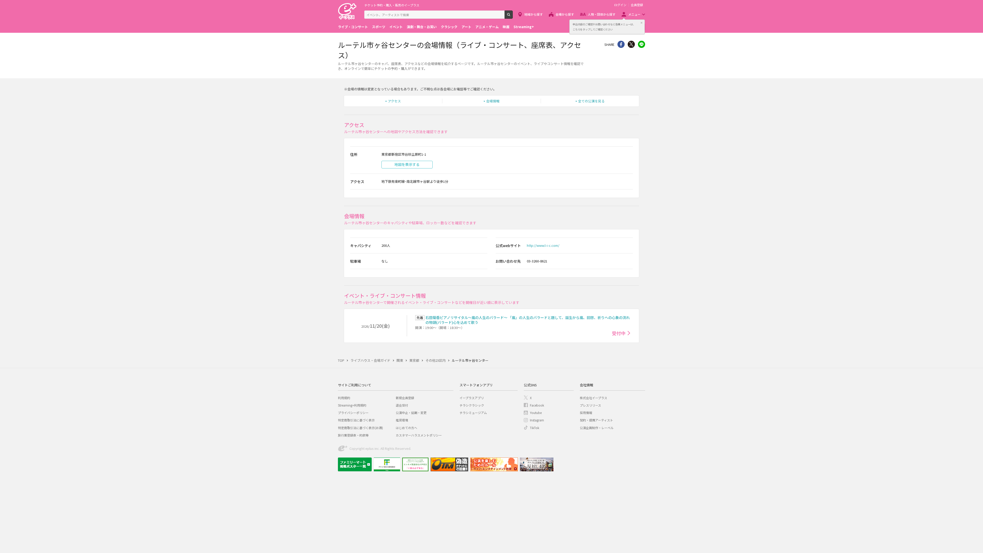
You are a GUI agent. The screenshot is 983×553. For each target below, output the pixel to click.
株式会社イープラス (593, 398)
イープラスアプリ (472, 398)
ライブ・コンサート (353, 26)
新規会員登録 (405, 398)
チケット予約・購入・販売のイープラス (391, 5)
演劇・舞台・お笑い (422, 26)
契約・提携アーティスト (596, 420)
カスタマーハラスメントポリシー (419, 435)
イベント (396, 26)
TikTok (534, 428)
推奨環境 (402, 420)
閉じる (641, 23)
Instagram (537, 420)
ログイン (620, 5)
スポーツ (378, 26)
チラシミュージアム (473, 412)
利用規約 (344, 398)
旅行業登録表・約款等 (353, 435)
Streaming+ (524, 26)
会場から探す (564, 14)
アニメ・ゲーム (487, 26)
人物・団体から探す (601, 14)
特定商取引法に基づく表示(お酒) (360, 428)
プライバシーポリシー (353, 412)
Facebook (537, 405)
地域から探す (533, 14)
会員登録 (637, 5)
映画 (506, 26)
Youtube (536, 412)
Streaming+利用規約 (352, 405)
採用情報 (586, 412)
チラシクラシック (472, 405)
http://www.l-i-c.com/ (543, 245)
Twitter (631, 44)
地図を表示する (407, 164)
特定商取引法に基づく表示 (356, 420)
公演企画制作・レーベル (597, 428)
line (641, 44)
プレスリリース (590, 405)
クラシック (449, 26)
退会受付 (402, 405)
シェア (621, 44)
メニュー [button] (634, 14)
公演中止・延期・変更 (411, 412)
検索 (512, 17)
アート (466, 26)
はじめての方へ (406, 428)
